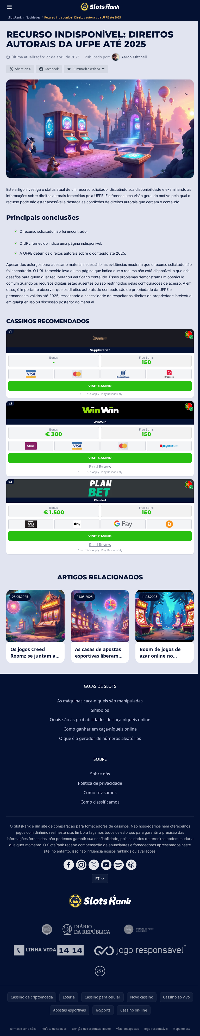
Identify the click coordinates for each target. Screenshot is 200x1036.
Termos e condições (23, 1029)
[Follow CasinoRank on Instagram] (81, 865)
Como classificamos (100, 802)
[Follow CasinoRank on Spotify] (119, 865)
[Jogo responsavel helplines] (140, 950)
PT (97, 878)
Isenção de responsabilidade (91, 1029)
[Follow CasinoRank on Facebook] (69, 865)
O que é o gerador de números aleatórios (100, 738)
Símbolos (100, 710)
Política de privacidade (100, 783)
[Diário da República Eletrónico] (86, 929)
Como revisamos (100, 792)
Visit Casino (100, 386)
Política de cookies (53, 1029)
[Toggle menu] (9, 7)
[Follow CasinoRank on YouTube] (106, 865)
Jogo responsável (156, 1029)
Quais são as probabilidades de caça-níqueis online (100, 719)
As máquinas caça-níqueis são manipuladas (100, 701)
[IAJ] (140, 929)
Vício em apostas (127, 1029)
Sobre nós (100, 774)
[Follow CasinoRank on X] (94, 865)
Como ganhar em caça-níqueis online (100, 729)
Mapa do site (181, 1029)
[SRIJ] (49, 950)
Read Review (100, 466)
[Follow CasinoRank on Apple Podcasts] (131, 865)
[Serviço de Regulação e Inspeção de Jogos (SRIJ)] (47, 929)
